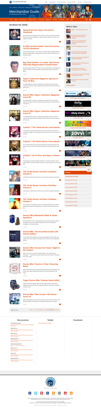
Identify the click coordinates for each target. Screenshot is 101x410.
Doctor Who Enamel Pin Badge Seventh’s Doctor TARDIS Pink (79, 52)
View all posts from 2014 (71, 187)
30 (42, 309)
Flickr (59, 395)
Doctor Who (61, 2)
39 (46, 309)
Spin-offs (79, 2)
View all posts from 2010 (71, 201)
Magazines (48, 19)
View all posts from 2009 (71, 205)
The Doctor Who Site (50, 388)
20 (40, 309)
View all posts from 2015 (71, 183)
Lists (10, 7)
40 (48, 309)
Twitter (36, 395)
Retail (67, 19)
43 (56, 309)
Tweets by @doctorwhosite (44, 323)
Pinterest (41, 395)
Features (87, 2)
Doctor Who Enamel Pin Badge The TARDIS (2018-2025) (80, 58)
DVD (23, 19)
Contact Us (59, 405)
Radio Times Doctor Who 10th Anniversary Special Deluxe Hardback (78, 37)
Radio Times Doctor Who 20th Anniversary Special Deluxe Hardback (78, 42)
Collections (14, 7)
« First (30, 309)
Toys (11, 19)
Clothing (55, 19)
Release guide (29, 7)
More (72, 19)
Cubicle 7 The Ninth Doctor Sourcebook (41, 141)
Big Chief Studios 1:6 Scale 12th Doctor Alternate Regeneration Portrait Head (41, 63)
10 (37, 309)
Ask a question (36, 7)
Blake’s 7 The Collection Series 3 (79, 29)
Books (33, 19)
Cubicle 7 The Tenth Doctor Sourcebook (41, 127)
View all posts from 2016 (71, 176)
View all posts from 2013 (71, 191)
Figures (16, 19)
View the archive (70, 85)
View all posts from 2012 (71, 194)
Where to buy (21, 7)
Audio (41, 19)
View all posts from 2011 (71, 198)
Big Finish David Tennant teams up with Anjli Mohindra (79, 63)
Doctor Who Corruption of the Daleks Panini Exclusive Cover (80, 75)
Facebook (30, 395)
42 (54, 309)
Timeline (71, 2)
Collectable (61, 19)
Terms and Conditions (51, 405)
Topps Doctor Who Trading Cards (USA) (41, 280)
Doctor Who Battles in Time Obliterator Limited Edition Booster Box (22, 325)
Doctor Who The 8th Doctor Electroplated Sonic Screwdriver (79, 69)
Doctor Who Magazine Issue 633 (79, 46)
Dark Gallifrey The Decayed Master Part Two (80, 80)
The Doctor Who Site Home (40, 405)
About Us (65, 405)
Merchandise (52, 2)
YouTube (65, 395)
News (46, 2)
